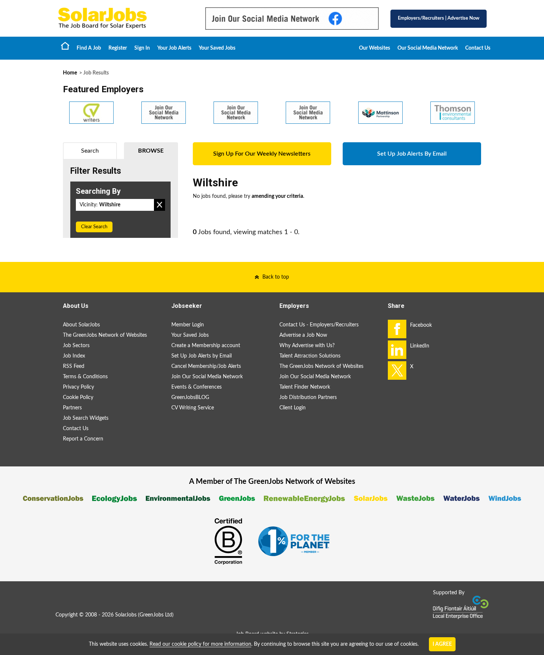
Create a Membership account (205, 345)
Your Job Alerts (174, 48)
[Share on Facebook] (397, 329)
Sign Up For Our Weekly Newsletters (261, 154)
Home (65, 45)
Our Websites (374, 48)
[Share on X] (397, 370)
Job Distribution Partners (308, 397)
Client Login (292, 407)
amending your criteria (277, 196)
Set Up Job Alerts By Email (412, 154)
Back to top (275, 277)
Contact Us (477, 48)
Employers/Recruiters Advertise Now (438, 18)
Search (90, 151)
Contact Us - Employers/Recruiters (319, 325)
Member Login (187, 325)
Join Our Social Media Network (207, 376)
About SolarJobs (81, 325)
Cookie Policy (78, 397)
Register (117, 48)
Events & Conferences (196, 387)
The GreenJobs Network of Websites (105, 335)
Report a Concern (83, 439)
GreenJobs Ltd (156, 615)
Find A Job (89, 48)
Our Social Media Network (427, 48)
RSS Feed (73, 366)
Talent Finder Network (304, 387)
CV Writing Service (192, 407)
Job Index (74, 356)
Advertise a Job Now (303, 335)
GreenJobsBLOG (190, 397)
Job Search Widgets (85, 418)
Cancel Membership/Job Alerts (206, 366)
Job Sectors (76, 345)
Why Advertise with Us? (307, 345)
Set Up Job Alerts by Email (201, 356)
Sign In (142, 48)
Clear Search (94, 227)
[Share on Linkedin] (397, 349)
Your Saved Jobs (217, 48)
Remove (159, 205)
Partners (72, 407)
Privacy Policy (78, 387)
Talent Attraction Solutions (309, 356)
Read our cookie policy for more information (200, 644)
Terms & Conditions (85, 376)
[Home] (124, 18)
